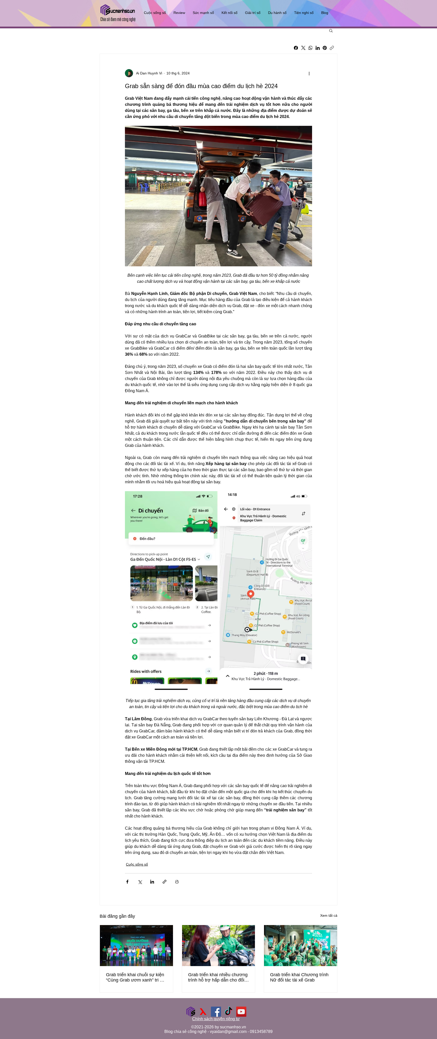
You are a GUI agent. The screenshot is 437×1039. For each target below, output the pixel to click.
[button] (331, 30)
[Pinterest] (325, 48)
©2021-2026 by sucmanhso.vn (218, 1027)
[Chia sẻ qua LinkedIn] (152, 881)
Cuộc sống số (137, 864)
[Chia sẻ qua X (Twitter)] (139, 881)
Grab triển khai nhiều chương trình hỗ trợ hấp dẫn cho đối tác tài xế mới (218, 977)
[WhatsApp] (311, 48)
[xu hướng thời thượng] (203, 1012)
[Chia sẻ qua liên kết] (164, 881)
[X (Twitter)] (303, 48)
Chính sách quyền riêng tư (216, 1019)
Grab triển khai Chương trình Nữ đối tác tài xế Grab (299, 977)
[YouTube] (241, 1012)
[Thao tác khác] (309, 73)
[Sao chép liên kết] (332, 48)
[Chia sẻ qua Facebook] (127, 881)
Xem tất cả (328, 915)
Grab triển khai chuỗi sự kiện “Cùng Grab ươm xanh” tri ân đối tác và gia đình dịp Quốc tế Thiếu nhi (135, 977)
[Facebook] (296, 48)
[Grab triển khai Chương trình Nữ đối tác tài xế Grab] (300, 945)
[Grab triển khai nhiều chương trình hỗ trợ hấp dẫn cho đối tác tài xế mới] (218, 945)
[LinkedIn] (318, 48)
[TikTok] (229, 1012)
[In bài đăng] (176, 881)
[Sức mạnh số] (191, 1012)
